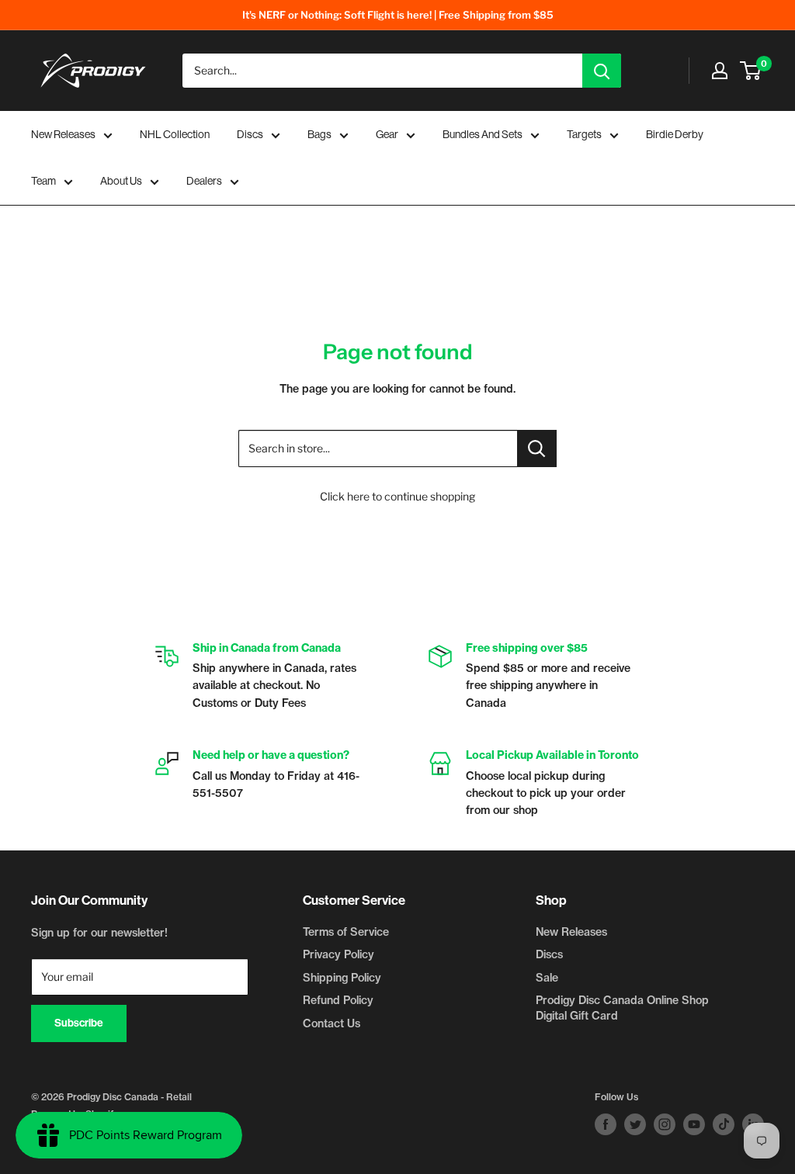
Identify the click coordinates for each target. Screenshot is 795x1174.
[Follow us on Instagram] (664, 1124)
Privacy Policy (338, 954)
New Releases (63, 134)
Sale (547, 978)
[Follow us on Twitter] (635, 1124)
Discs (250, 134)
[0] (751, 70)
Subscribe (78, 1023)
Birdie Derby (674, 134)
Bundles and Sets (482, 134)
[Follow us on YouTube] (694, 1124)
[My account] (719, 70)
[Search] (601, 71)
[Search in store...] (537, 448)
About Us (121, 181)
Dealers (204, 181)
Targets (584, 134)
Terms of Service (346, 932)
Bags (319, 134)
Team (43, 181)
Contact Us (331, 1023)
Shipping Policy (342, 978)
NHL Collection (175, 134)
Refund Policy (338, 1000)
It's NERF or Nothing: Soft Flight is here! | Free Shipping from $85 (398, 15)
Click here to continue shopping (397, 496)
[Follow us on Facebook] (605, 1124)
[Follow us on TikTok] (723, 1124)
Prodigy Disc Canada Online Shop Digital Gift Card (622, 1008)
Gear (387, 134)
